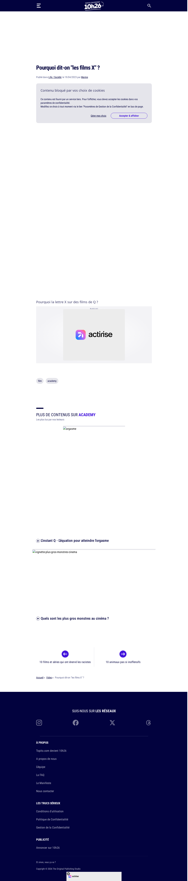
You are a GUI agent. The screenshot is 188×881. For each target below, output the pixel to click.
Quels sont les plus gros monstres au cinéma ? (74, 618)
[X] (112, 723)
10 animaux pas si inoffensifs (123, 662)
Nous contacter (45, 791)
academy (52, 381)
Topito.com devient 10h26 (51, 751)
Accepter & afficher (129, 115)
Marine (84, 77)
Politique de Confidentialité (52, 819)
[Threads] (149, 723)
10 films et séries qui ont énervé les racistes (65, 662)
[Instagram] (39, 723)
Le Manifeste (43, 783)
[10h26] (94, 6)
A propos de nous (46, 759)
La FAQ (40, 775)
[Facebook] (76, 723)
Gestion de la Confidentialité (52, 827)
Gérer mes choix (98, 115)
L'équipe (40, 767)
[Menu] (38, 5)
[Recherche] (149, 5)
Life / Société (54, 77)
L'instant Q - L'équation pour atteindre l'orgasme (74, 540)
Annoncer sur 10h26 (48, 848)
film (40, 381)
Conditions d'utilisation (50, 811)
